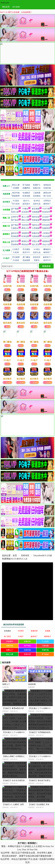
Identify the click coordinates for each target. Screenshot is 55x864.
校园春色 (46, 241)
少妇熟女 (46, 233)
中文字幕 (46, 209)
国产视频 (15, 209)
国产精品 (15, 225)
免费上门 (7, 289)
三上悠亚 (45, 641)
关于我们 (22, 843)
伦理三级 (15, 212)
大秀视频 (35, 228)
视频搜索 (46, 266)
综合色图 (46, 236)
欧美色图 (25, 236)
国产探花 (15, 220)
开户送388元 (7, 382)
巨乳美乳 (46, 225)
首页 (15, 555)
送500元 (7, 364)
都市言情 (15, 241)
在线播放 (7, 631)
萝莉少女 (25, 228)
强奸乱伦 (35, 225)
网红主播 (25, 220)
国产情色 (27, 646)
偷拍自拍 (15, 233)
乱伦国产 (46, 217)
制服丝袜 (35, 233)
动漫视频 (35, 212)
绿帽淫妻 (9, 646)
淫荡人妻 (35, 241)
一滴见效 (7, 326)
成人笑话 (35, 245)
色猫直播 (32, 684)
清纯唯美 (25, 233)
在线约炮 (27, 650)
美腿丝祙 (27, 641)
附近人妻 (9, 654)
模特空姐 (35, 217)
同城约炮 (45, 650)
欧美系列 (46, 212)
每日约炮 (7, 308)
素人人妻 (25, 217)
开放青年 (9, 641)
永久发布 (16, 6)
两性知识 (25, 245)
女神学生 (15, 217)
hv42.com (5, 2)
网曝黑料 (46, 220)
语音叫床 (27, 654)
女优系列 (25, 212)
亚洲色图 (15, 236)
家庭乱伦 (25, 241)
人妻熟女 (15, 228)
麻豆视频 (35, 209)
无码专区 (25, 225)
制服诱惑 (46, 228)
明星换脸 (35, 220)
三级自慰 (45, 646)
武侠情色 (15, 245)
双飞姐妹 (45, 654)
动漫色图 (35, 236)
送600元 (7, 345)
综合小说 (46, 245)
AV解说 (25, 209)
